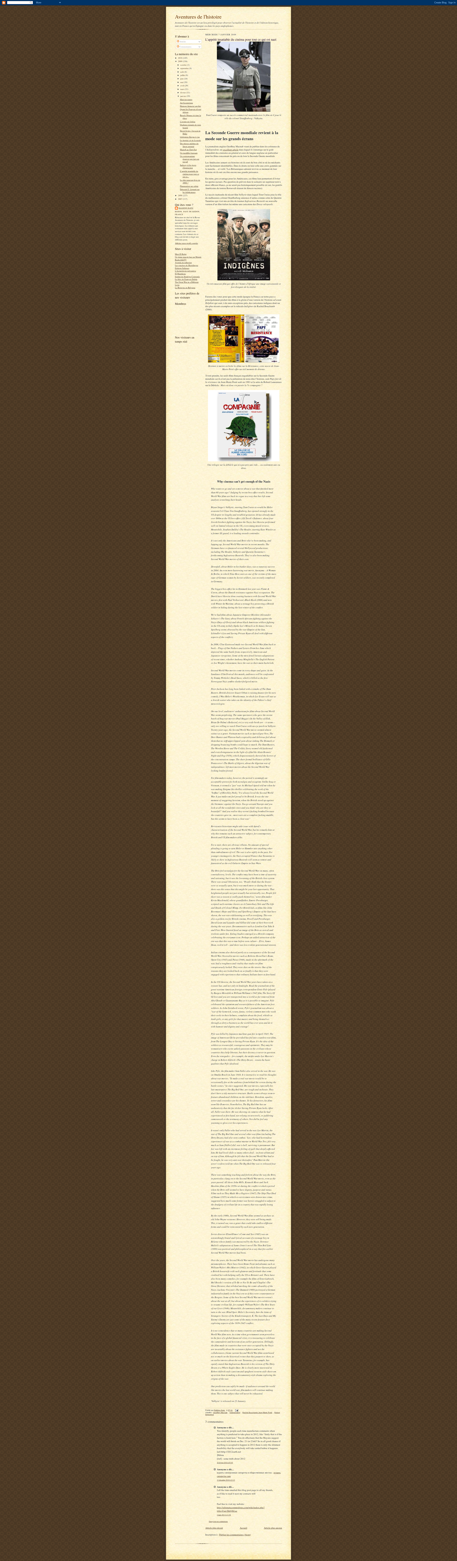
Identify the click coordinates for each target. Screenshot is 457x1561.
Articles (182, 41)
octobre (183, 64)
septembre (184, 68)
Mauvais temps (186, 99)
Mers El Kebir (181, 254)
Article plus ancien (273, 1527)
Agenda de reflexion (183, 262)
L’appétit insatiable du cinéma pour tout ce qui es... (189, 174)
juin (182, 78)
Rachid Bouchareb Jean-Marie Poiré (257, 1413)
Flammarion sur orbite (189, 186)
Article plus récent (214, 1527)
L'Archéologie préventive (185, 270)
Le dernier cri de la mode (190, 140)
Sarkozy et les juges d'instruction (188, 166)
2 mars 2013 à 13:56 (224, 1515)
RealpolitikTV (181, 259)
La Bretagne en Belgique (185, 287)
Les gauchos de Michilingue (186, 265)
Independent (235, 1413)
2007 (180, 199)
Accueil (243, 1527)
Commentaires (185, 46)
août (182, 71)
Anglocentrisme (186, 102)
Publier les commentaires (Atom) (235, 1534)
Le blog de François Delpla (186, 279)
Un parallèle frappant (188, 153)
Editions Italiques (182, 268)
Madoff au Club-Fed (188, 149)
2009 (180, 61)
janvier (183, 96)
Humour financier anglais (190, 106)
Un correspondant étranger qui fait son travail (189, 159)
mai (182, 82)
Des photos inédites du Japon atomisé (189, 145)
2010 (180, 58)
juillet (182, 75)
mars (182, 89)
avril (182, 85)
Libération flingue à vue (190, 137)
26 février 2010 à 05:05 (225, 1462)
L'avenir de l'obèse (187, 121)
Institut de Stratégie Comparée (187, 276)
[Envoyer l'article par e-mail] (236, 1410)
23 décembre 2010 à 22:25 (226, 1480)
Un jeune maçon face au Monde (188, 257)
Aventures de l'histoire (198, 16)
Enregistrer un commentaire (218, 1521)
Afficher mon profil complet (186, 243)
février (183, 92)
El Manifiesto (180, 273)
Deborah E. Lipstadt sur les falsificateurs (190, 190)
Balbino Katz (186, 208)
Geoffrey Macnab (220, 1413)
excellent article (230, 149)
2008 (180, 195)
